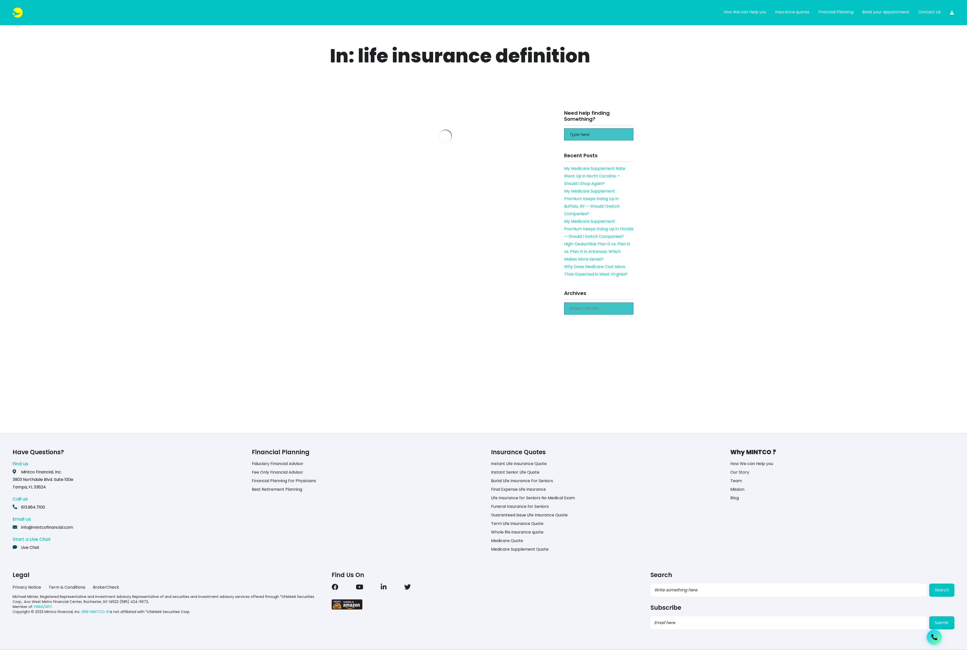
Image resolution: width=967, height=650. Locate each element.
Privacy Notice (27, 587)
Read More (372, 418)
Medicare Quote (507, 541)
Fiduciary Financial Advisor (277, 464)
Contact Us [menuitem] (929, 12)
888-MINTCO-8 (95, 611)
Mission (737, 489)
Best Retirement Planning (277, 489)
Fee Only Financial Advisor (277, 472)
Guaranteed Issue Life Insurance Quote (529, 515)
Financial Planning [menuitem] (835, 12)
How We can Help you (751, 464)
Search (942, 590)
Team (736, 481)
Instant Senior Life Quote (515, 472)
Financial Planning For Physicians (284, 481)
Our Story (739, 472)
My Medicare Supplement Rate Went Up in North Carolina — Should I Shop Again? (594, 176)
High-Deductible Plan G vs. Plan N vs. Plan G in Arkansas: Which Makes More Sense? (597, 251)
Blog (734, 498)
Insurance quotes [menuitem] (792, 12)
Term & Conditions (67, 587)
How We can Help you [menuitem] (744, 12)
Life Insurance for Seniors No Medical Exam (533, 498)
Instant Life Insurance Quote (519, 464)
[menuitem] (951, 12)
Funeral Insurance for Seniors (520, 506)
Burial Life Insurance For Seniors (522, 481)
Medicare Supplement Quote (519, 549)
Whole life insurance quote (517, 532)
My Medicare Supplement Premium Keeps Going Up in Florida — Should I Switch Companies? (598, 228)
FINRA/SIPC (43, 606)
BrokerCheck (106, 587)
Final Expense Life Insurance (518, 489)
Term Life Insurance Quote (517, 523)
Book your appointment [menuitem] (885, 12)
